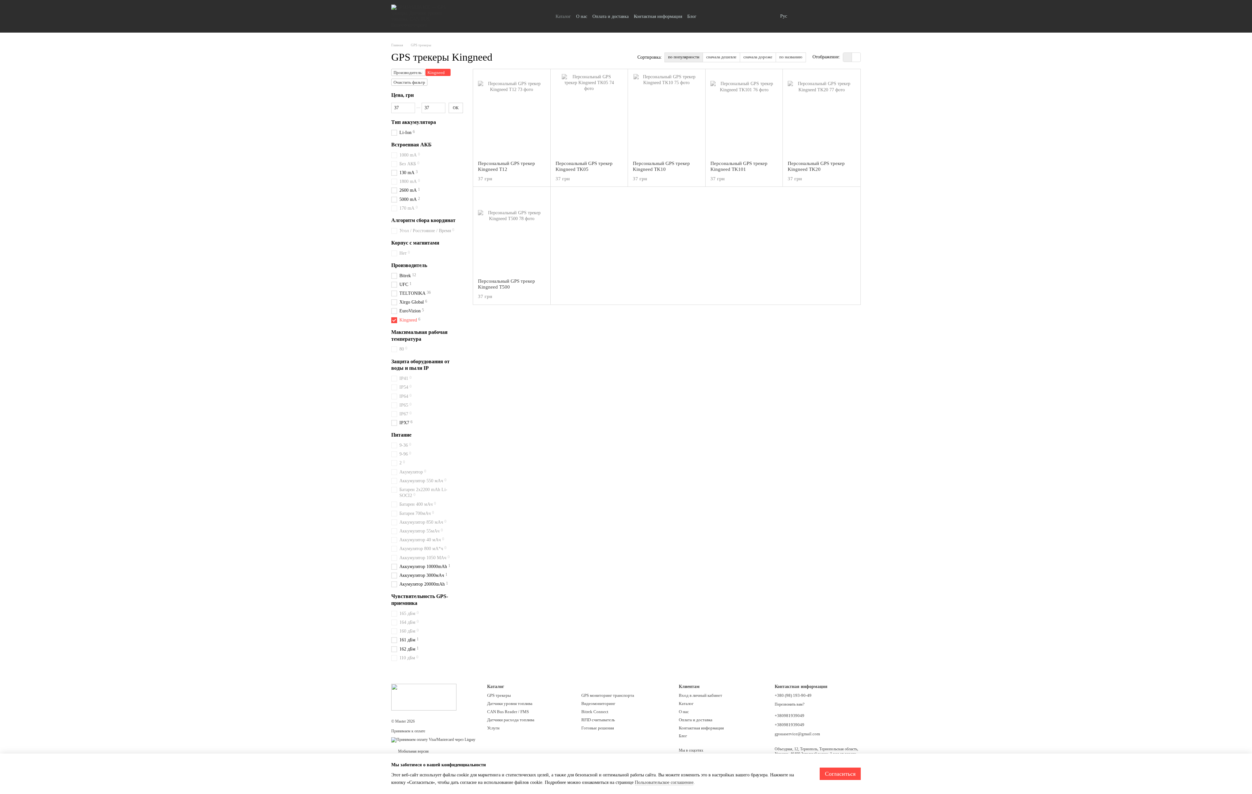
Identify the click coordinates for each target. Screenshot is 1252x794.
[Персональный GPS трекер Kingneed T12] (511, 115)
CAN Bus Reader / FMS (508, 711)
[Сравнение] (804, 16)
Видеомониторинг (598, 703)
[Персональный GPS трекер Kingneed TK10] (666, 115)
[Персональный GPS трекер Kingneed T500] (511, 232)
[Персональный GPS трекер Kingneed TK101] (744, 115)
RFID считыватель (598, 719)
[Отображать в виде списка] (856, 57)
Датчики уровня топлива (509, 703)
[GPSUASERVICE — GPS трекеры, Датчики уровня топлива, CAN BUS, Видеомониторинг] (423, 697)
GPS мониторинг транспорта (607, 695)
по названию (790, 56)
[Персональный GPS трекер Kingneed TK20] (821, 115)
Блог (691, 16)
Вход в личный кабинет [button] (700, 695)
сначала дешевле (721, 56)
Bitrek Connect (594, 711)
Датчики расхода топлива (510, 719)
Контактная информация (658, 16)
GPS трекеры (499, 695)
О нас (581, 16)
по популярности (683, 56)
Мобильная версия (413, 751)
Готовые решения (597, 728)
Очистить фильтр (409, 82)
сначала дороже (757, 56)
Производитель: (408, 72)
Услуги (493, 728)
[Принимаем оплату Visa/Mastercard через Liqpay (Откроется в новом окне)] (433, 739)
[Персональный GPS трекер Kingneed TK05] (589, 115)
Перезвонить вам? (789, 704)
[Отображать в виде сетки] (847, 57)
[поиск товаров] (768, 16)
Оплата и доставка (610, 16)
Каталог (563, 16)
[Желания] (821, 16)
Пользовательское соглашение (664, 782)
